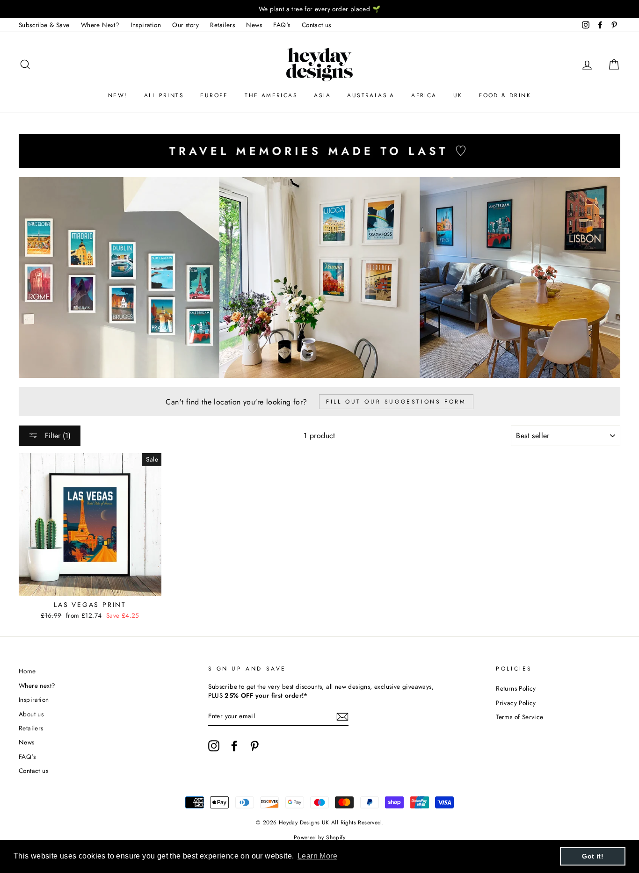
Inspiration (146, 24)
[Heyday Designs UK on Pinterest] (254, 745)
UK (458, 95)
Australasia (370, 95)
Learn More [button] (317, 856)
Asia (322, 95)
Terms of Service (519, 716)
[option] (319, 9)
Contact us (316, 24)
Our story (185, 24)
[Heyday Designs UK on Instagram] (213, 745)
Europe (214, 95)
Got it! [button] (592, 856)
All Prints (164, 95)
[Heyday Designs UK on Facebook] (234, 745)
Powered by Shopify (319, 837)
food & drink (505, 95)
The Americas (271, 95)
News (254, 24)
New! (118, 95)
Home (27, 671)
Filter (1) (57, 435)
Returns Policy (516, 688)
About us (31, 714)
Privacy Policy (516, 702)
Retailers (222, 24)
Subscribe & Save (44, 24)
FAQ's (281, 24)
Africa (423, 95)
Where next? (37, 685)
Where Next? (100, 24)
